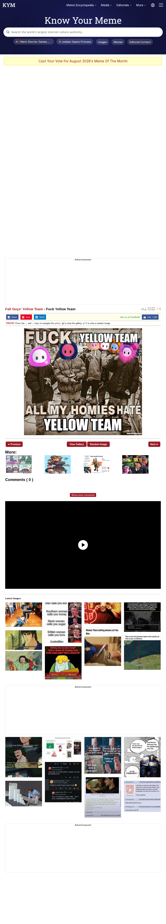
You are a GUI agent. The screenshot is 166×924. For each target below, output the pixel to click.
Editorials (123, 5)
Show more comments (83, 495)
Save (27, 317)
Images (102, 42)
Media (105, 5)
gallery (57, 323)
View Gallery (77, 444)
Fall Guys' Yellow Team (24, 309)
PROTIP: (10, 323)
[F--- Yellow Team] (83, 381)
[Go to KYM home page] (9, 6)
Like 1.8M (151, 317)
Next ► (154, 444)
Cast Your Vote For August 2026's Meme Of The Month (83, 61)
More (139, 5)
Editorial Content (140, 42)
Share (13, 317)
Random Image (98, 444)
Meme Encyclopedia (80, 5)
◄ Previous (14, 444)
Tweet (41, 317)
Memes (118, 42)
